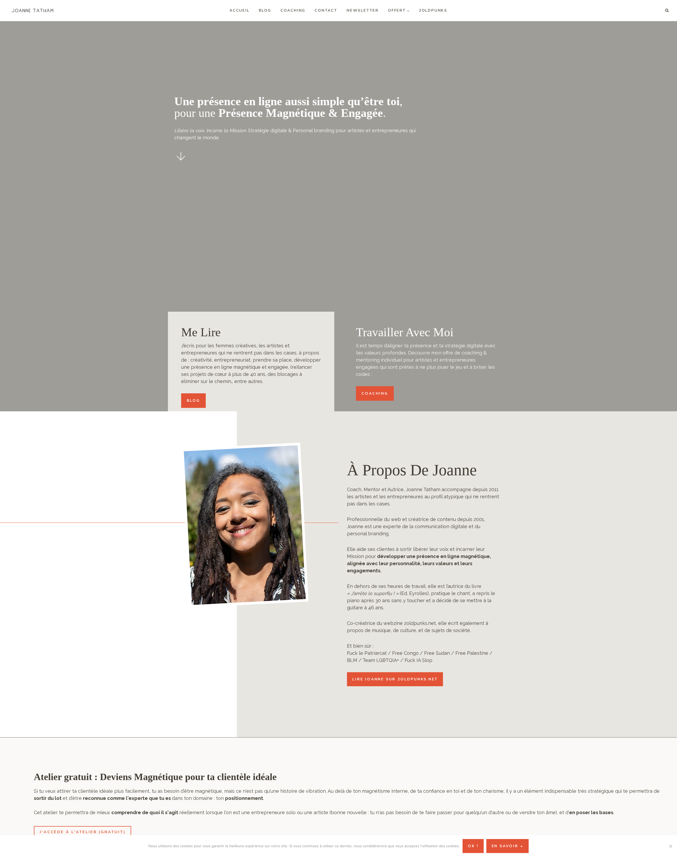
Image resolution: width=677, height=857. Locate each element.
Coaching (293, 10)
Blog (265, 10)
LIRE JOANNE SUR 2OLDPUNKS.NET (395, 679)
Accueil (240, 10)
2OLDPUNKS (433, 10)
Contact (326, 10)
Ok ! (473, 846)
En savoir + (507, 846)
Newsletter (363, 10)
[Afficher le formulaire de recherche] (667, 10)
